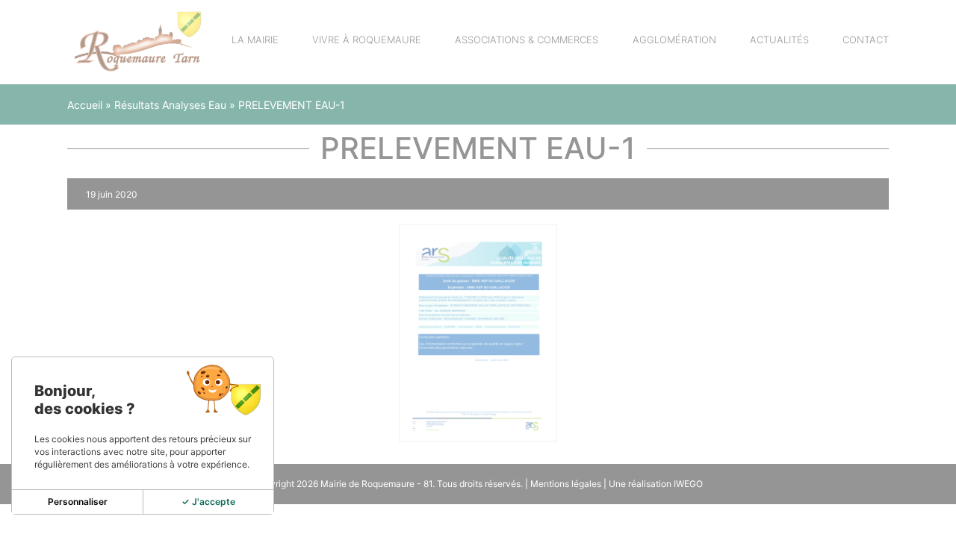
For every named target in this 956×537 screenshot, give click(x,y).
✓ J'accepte (208, 501)
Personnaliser (78, 501)
